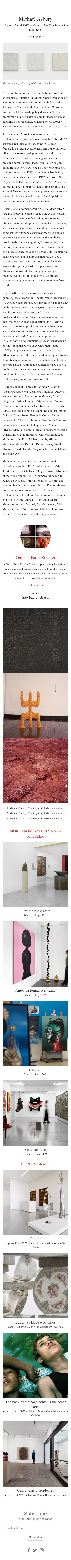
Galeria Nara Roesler (35, 557)
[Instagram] (41, 1550)
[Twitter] (35, 1550)
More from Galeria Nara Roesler (36, 833)
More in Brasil (35, 1163)
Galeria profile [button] (35, 585)
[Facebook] (29, 1550)
